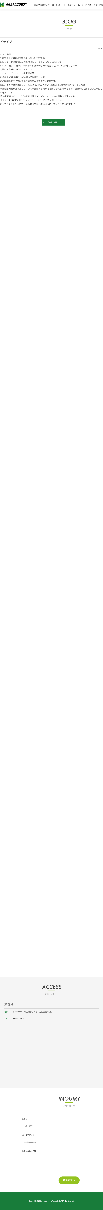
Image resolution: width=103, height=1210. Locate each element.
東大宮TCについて (42, 5)
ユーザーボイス (84, 5)
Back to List (53, 122)
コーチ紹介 (57, 5)
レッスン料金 (69, 5)
